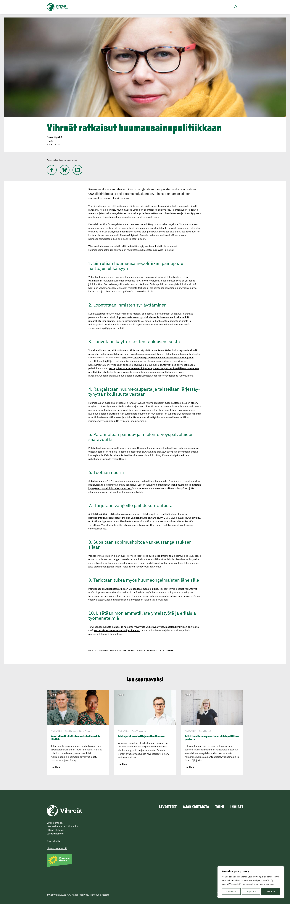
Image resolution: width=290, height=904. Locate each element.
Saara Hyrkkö (54, 137)
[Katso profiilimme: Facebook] (52, 170)
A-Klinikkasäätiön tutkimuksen (105, 514)
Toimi (219, 807)
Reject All (251, 891)
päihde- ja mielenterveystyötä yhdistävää (135, 626)
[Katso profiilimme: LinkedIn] (77, 170)
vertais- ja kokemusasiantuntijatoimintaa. (117, 630)
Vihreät (64, 7)
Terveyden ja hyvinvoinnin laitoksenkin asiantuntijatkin (163, 357)
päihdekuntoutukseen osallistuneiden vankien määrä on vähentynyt (126, 517)
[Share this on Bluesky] (64, 170)
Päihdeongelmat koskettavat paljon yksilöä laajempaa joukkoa (123, 588)
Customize (231, 891)
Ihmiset (236, 807)
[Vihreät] (64, 810)
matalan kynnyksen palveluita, (182, 626)
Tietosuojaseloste (100, 894)
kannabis (103, 650)
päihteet (170, 650)
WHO (124, 357)
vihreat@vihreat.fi (57, 848)
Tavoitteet (168, 807)
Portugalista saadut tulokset (125, 368)
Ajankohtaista (196, 807)
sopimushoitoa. (165, 555)
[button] (235, 7)
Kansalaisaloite (118, 650)
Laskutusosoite (55, 833)
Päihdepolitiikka (155, 650)
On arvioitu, (194, 517)
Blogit (50, 140)
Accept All (271, 891)
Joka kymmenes (97, 481)
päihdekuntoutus (136, 650)
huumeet (92, 650)
